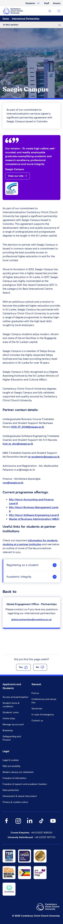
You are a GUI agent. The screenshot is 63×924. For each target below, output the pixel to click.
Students (30, 3)
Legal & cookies (11, 760)
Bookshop (8, 730)
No (37, 667)
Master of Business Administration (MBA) (34, 519)
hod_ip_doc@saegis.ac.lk (18, 443)
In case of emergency (43, 714)
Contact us (37, 720)
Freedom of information (14, 778)
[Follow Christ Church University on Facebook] (6, 824)
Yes (21, 667)
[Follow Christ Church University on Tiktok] (41, 824)
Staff (46, 3)
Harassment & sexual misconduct (20, 796)
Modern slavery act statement (18, 772)
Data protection (11, 790)
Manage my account (13, 724)
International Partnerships (25, 18)
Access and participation (15, 697)
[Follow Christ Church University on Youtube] (53, 824)
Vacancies (37, 708)
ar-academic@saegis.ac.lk (44, 456)
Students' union (11, 712)
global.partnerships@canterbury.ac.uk (31, 619)
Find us (35, 693)
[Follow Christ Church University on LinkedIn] (30, 824)
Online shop (9, 718)
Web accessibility (11, 766)
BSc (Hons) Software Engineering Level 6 (34, 515)
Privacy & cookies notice (15, 802)
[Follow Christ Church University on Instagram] (18, 824)
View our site (15, 175)
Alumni (56, 3)
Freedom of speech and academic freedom (25, 784)
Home (6, 18)
